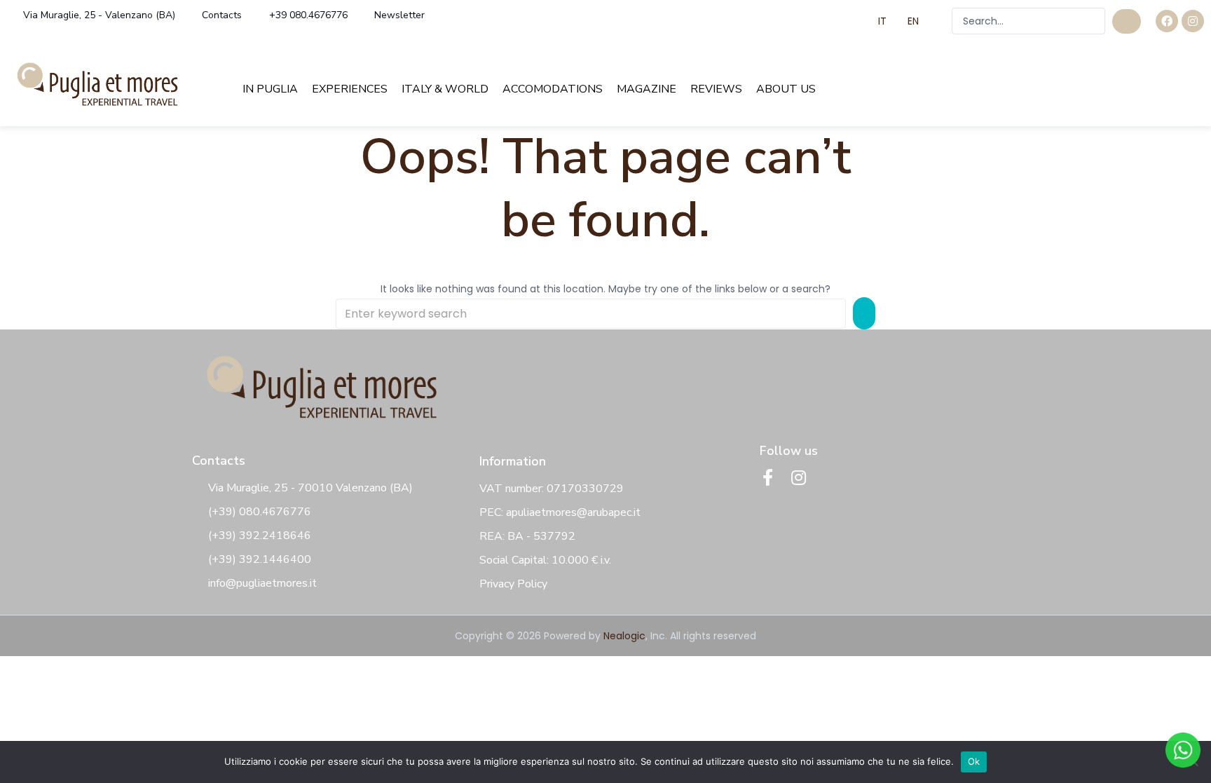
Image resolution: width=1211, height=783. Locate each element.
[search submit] (1126, 21)
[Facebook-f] (768, 477)
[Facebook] (1167, 21)
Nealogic (624, 636)
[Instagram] (1193, 21)
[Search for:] (591, 314)
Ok (974, 761)
